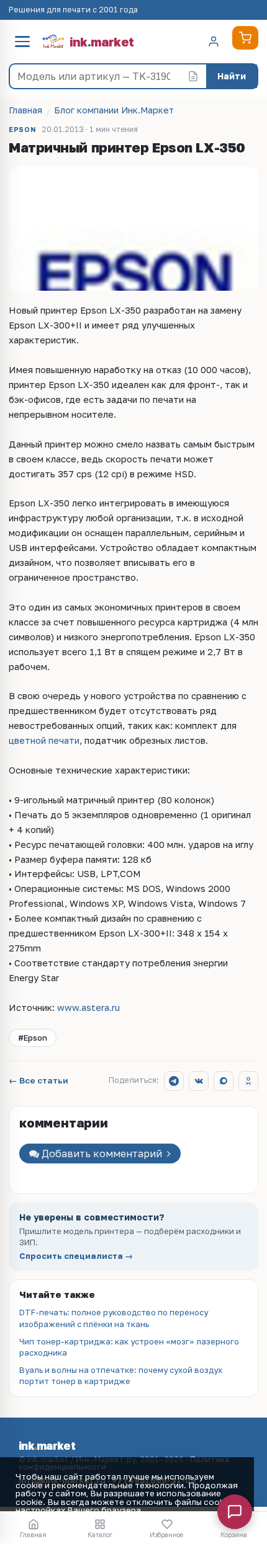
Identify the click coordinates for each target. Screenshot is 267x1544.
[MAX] (223, 1081)
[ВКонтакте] (199, 1081)
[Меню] (22, 41)
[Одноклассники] (248, 1081)
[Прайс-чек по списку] (193, 76)
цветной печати (44, 740)
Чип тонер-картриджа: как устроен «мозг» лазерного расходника (129, 1346)
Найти (231, 76)
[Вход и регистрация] (213, 41)
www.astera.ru (88, 1007)
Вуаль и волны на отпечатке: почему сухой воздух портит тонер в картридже (120, 1375)
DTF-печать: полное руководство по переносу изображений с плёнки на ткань (113, 1317)
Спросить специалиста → (76, 1256)
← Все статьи (38, 1081)
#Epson (32, 1038)
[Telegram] (174, 1081)
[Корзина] (245, 38)
